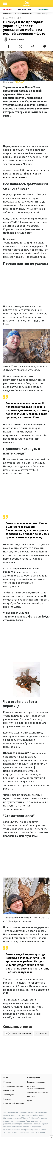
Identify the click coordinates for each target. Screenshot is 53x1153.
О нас (5, 1078)
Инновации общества (24, 13)
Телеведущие (8, 1095)
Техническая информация (37, 1092)
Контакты (31, 1096)
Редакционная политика (13, 1086)
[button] (8, 46)
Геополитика (24, 9)
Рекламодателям (34, 1078)
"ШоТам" (19, 82)
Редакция (7, 1082)
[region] (26, 1146)
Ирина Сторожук (16, 39)
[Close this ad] (51, 1137)
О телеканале (8, 1090)
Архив (29, 1101)
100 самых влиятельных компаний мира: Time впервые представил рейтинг (26, 173)
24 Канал (7, 9)
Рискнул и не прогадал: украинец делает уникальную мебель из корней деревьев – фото (42, 13)
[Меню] (5, 3)
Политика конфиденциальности (36, 1087)
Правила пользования (36, 1082)
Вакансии (7, 1099)
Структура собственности (13, 1103)
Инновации (8, 13)
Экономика (43, 9)
